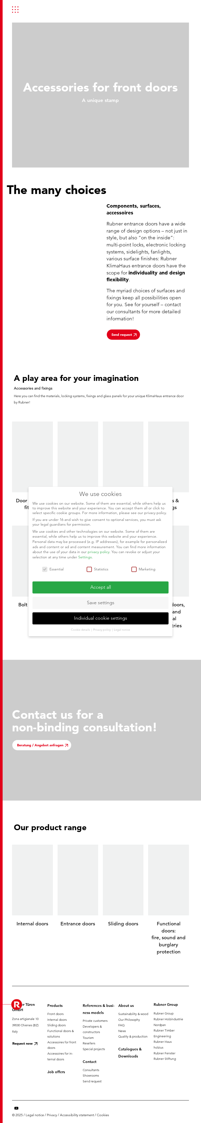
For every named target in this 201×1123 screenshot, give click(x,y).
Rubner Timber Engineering (164, 1033)
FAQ (121, 1025)
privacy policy (98, 551)
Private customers (95, 1021)
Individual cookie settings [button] (100, 618)
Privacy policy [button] (102, 629)
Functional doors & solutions (60, 1034)
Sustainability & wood (133, 1014)
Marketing (147, 569)
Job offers (56, 1072)
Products (55, 1005)
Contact (89, 1061)
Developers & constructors (92, 1029)
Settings (85, 557)
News (122, 1031)
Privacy (52, 1115)
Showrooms (91, 1075)
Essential (56, 569)
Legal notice (35, 1115)
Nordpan (160, 1025)
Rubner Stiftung (165, 1059)
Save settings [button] (100, 603)
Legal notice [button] (122, 629)
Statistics (101, 569)
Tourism (88, 1038)
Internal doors (57, 1020)
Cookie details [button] (81, 629)
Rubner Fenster (164, 1053)
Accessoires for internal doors (60, 1056)
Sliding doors (56, 1025)
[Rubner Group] (175, 10)
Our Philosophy (129, 1020)
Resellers (89, 1043)
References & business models (98, 1009)
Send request (92, 1081)
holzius (158, 1047)
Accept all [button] (100, 587)
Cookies (103, 1115)
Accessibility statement (77, 1115)
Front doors (55, 1014)
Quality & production (133, 1036)
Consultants (91, 1070)
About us (126, 1005)
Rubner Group (164, 1013)
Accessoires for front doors (61, 1045)
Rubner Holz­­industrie (168, 1019)
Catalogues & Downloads (130, 1052)
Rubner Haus (163, 1042)
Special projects (94, 1049)
